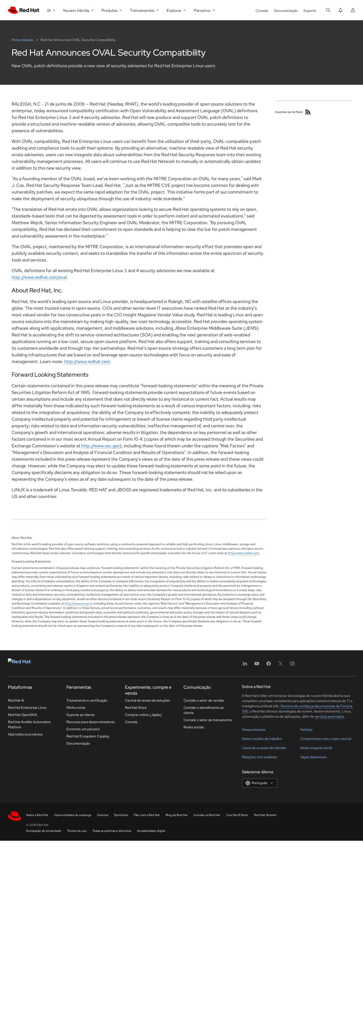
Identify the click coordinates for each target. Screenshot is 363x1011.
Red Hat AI (16, 700)
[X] (280, 665)
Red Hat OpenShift (22, 714)
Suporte (309, 10)
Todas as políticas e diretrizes (111, 831)
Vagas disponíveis (313, 757)
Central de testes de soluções (147, 700)
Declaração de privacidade (43, 831)
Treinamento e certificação (86, 700)
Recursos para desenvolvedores (90, 722)
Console (262, 10)
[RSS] (308, 112)
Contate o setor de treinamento (207, 720)
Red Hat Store (136, 707)
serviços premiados (329, 716)
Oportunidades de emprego (72, 815)
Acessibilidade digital (151, 831)
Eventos (102, 815)
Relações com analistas (259, 757)
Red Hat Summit (265, 815)
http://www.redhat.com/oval (39, 277)
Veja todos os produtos (25, 734)
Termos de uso (76, 831)
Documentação (286, 10)
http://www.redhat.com (87, 361)
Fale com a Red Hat (147, 815)
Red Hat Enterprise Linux (27, 707)
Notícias (306, 729)
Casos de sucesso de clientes (264, 748)
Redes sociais (193, 727)
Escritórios (121, 815)
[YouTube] (257, 665)
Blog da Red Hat (177, 815)
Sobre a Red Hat (37, 815)
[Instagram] (292, 665)
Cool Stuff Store (237, 815)
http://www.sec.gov (100, 446)
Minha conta (75, 707)
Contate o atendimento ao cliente (203, 710)
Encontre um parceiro (83, 729)
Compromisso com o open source (325, 738)
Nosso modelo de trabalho (262, 738)
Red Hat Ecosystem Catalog (87, 736)
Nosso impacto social (316, 748)
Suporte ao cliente (80, 714)
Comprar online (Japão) (143, 714)
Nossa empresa (253, 729)
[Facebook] (269, 665)
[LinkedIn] (245, 665)
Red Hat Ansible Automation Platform (29, 724)
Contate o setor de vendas (203, 700)
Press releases (23, 40)
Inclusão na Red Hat (207, 815)
